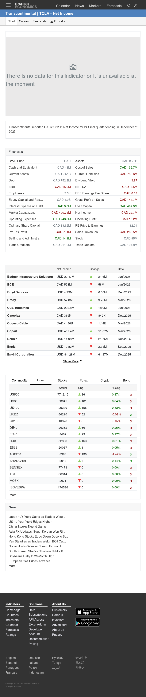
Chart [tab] (11, 21)
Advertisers (59, 624)
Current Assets (19, 174)
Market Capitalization (23, 212)
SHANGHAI (18, 460)
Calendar (12, 624)
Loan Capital (84, 206)
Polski (33, 667)
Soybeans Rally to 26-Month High (31, 556)
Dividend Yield (85, 180)
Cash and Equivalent (23, 167)
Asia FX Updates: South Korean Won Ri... (37, 531)
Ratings (11, 634)
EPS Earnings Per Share (92, 193)
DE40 (13, 427)
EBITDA (80, 186)
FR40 (13, 434)
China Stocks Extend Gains (27, 526)
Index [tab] (40, 380)
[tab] (57, 21)
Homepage (13, 610)
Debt (12, 180)
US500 (14, 394)
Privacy (57, 634)
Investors (58, 620)
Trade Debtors (84, 245)
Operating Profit (85, 219)
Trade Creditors (19, 245)
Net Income (83, 212)
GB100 (14, 421)
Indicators (12, 620)
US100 (14, 407)
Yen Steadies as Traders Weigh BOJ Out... (37, 541)
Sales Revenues (86, 232)
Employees (16, 193)
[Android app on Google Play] (87, 622)
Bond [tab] (126, 380)
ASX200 (15, 454)
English (11, 657)
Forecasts (12, 629)
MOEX (14, 480)
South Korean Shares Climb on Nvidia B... (37, 551)
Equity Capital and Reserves (26, 199)
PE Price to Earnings (89, 225)
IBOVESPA (17, 487)
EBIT (12, 186)
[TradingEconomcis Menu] (9, 5)
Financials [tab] (40, 21)
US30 (13, 401)
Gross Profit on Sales (89, 199)
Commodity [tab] (19, 380)
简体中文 (81, 657)
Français (11, 672)
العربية (56, 667)
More (13, 495)
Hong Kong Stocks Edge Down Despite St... (38, 536)
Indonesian (36, 672)
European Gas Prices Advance (29, 561)
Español (11, 662)
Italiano (34, 662)
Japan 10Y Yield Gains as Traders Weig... (37, 516)
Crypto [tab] (105, 380)
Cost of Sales (84, 167)
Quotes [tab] (24, 21)
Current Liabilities (87, 174)
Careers (57, 615)
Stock (79, 238)
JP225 (14, 414)
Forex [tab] (84, 380)
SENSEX (16, 467)
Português (12, 667)
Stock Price (16, 161)
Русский (57, 657)
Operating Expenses (22, 219)
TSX (13, 474)
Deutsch (34, 657)
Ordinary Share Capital (24, 225)
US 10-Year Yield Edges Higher (30, 521)
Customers (59, 610)
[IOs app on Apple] (87, 612)
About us (58, 629)
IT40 (13, 441)
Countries (12, 615)
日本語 (79, 662)
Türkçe (56, 662)
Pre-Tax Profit (18, 232)
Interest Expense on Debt (26, 206)
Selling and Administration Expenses (26, 238)
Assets (79, 161)
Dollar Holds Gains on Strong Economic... (37, 546)
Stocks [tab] (62, 380)
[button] (136, 6)
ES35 (13, 447)
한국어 (79, 667)
